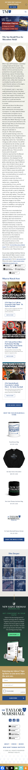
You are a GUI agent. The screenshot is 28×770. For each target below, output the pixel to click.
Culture (20, 590)
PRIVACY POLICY (14, 752)
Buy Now (13, 7)
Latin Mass (8, 578)
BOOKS (21, 744)
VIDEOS (14, 744)
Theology (20, 566)
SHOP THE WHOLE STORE (14, 539)
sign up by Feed (6, 259)
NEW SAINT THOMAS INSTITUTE (14, 747)
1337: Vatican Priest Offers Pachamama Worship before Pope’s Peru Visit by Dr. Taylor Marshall (13, 345)
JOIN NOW (13, 634)
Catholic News (20, 577)
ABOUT (6, 744)
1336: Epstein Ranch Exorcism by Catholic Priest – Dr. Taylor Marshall (14, 385)
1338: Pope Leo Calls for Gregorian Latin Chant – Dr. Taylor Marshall (14, 304)
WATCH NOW (9, 315)
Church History (8, 565)
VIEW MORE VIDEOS (14, 405)
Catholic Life (8, 590)
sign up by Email (21, 259)
